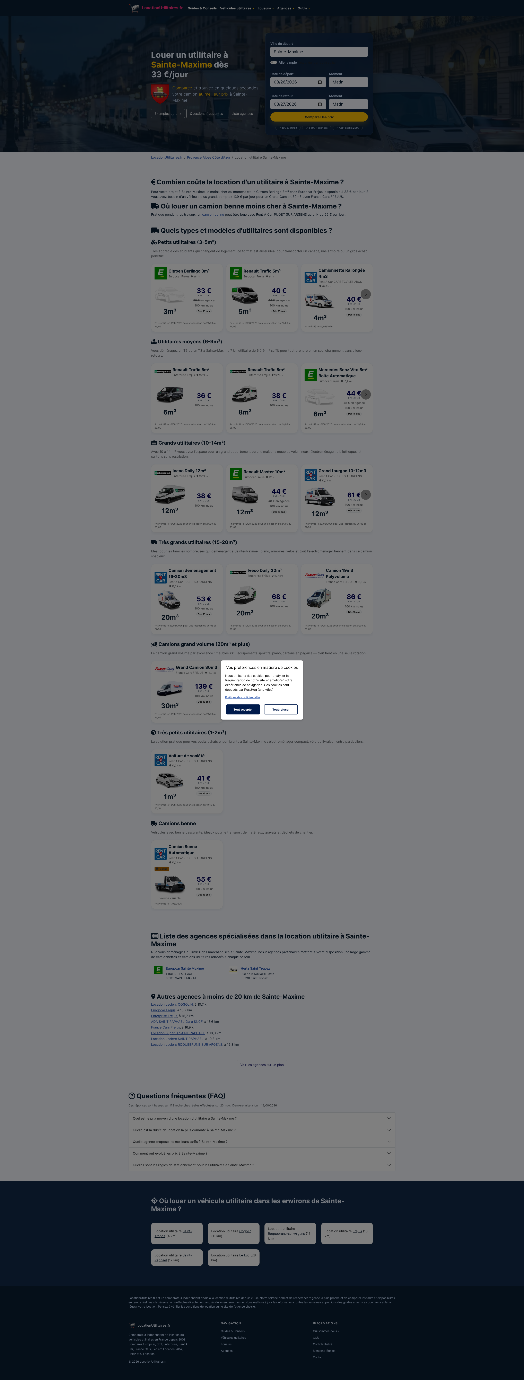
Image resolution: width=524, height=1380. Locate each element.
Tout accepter (243, 709)
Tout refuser (281, 709)
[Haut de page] (517, 1372)
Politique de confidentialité (242, 697)
